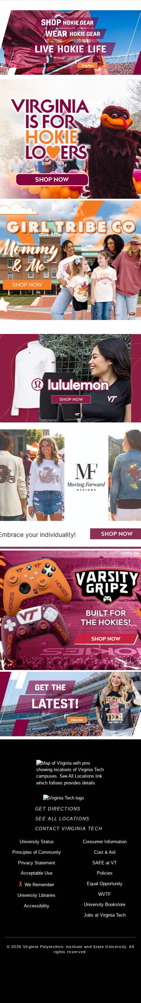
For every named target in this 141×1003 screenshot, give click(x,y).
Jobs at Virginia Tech (105, 915)
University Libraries (36, 895)
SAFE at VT (104, 862)
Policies (105, 873)
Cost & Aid (104, 852)
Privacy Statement (36, 862)
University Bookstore (104, 904)
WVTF (104, 894)
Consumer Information (105, 841)
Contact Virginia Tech (70, 828)
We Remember (39, 884)
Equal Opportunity (105, 883)
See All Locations (64, 818)
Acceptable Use (36, 873)
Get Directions (60, 808)
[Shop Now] (70, 42)
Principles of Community (36, 852)
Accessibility (36, 905)
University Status (37, 841)
